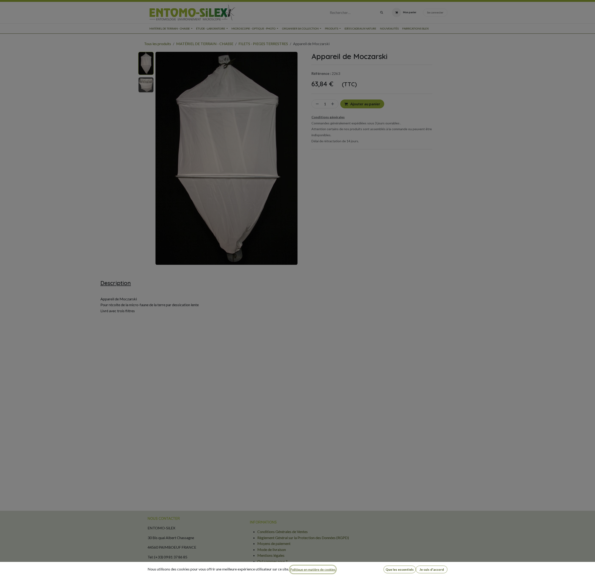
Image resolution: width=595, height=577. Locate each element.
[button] (399, 569)
